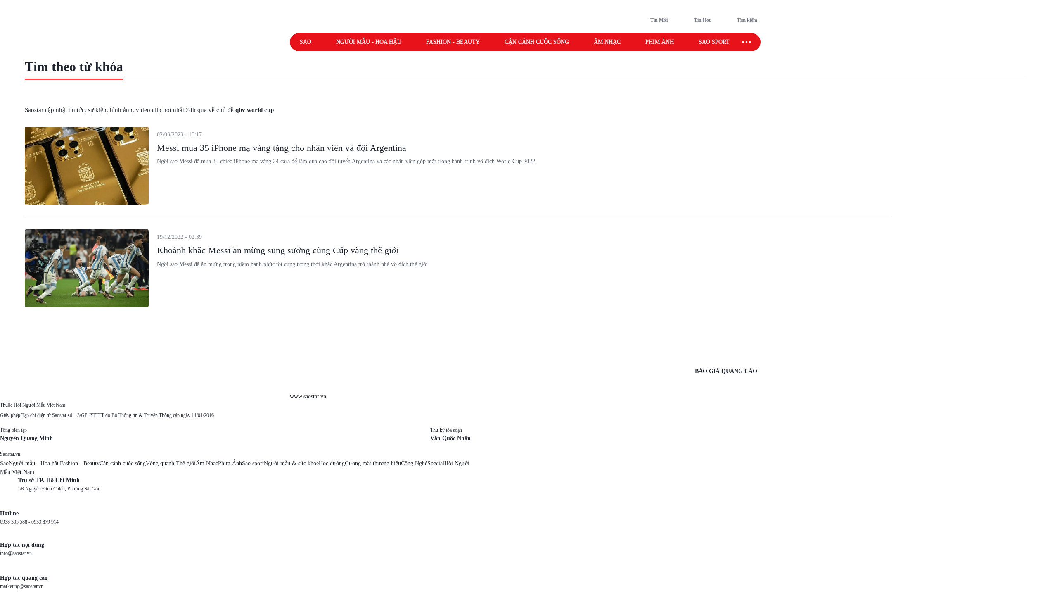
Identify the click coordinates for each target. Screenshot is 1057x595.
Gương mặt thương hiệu (373, 463)
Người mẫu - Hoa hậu (368, 42)
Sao (305, 42)
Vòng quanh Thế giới (171, 463)
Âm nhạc (607, 42)
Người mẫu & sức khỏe (291, 463)
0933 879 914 (45, 522)
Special (435, 463)
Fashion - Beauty (453, 42)
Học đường (332, 463)
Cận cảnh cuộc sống (537, 42)
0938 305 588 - (15, 522)
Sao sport (714, 42)
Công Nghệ (414, 463)
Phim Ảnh (230, 463)
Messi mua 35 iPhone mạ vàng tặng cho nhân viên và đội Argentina (281, 148)
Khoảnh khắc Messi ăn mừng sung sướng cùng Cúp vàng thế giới (278, 250)
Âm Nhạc (207, 463)
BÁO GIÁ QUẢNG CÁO (726, 371)
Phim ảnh (659, 42)
